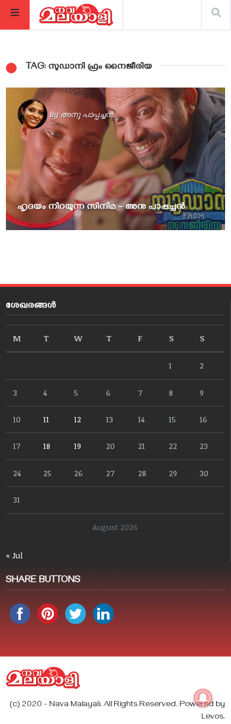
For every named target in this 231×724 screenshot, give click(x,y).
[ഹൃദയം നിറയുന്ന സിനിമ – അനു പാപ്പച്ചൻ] (115, 159)
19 (77, 445)
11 (46, 419)
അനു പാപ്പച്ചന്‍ (86, 114)
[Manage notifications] (203, 698)
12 (77, 419)
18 (46, 445)
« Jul (14, 555)
